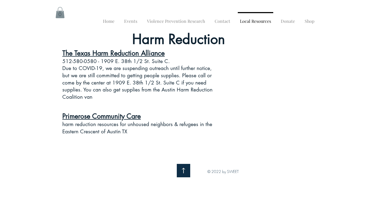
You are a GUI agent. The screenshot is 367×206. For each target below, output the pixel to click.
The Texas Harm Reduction (101, 53)
